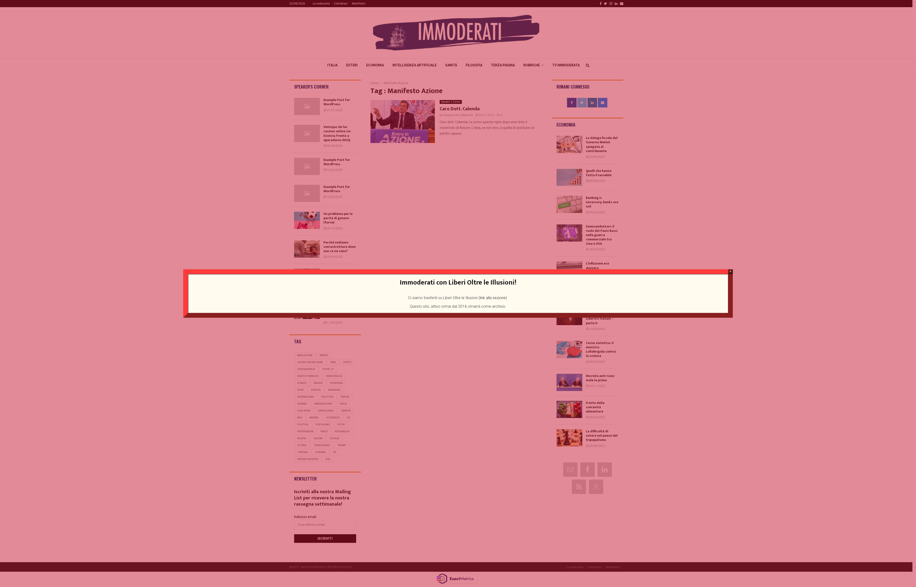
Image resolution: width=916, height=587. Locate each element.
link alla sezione (493, 298)
